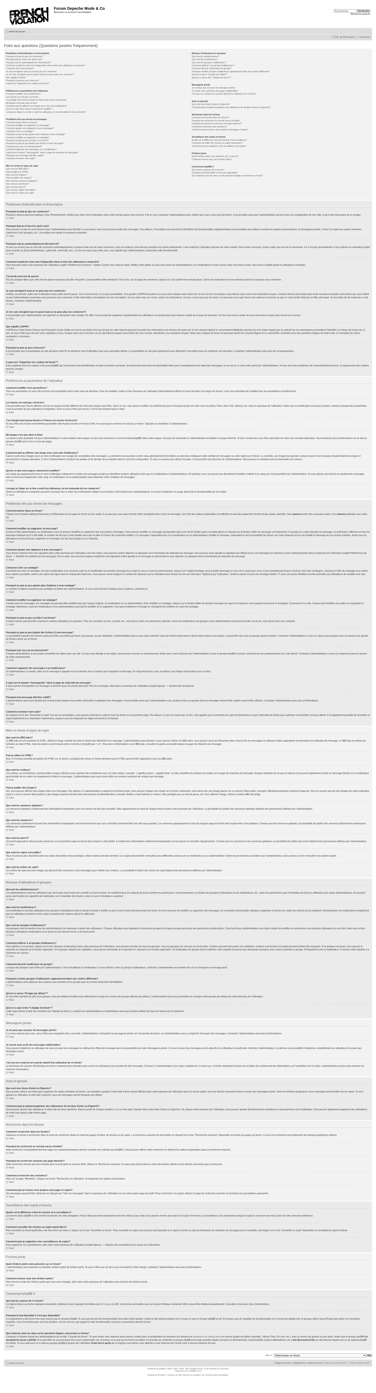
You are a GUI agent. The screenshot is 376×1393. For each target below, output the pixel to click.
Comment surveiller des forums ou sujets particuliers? (217, 143)
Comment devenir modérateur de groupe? (211, 68)
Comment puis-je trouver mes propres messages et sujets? (220, 129)
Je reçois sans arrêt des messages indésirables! (215, 91)
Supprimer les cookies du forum (308, 1363)
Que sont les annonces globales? (22, 181)
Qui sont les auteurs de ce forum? (208, 169)
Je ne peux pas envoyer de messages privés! (213, 87)
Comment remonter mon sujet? (20, 158)
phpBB (162, 1369)
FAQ (336, 37)
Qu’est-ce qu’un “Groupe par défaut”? (210, 74)
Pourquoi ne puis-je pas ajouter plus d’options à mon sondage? (35, 134)
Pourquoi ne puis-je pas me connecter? (24, 56)
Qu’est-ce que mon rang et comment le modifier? (29, 109)
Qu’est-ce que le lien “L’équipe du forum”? (211, 77)
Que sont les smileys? (16, 175)
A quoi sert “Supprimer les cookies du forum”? (27, 83)
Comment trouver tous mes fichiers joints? (212, 159)
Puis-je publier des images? (19, 178)
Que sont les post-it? (16, 187)
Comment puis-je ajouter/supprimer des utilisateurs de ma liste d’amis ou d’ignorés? (231, 107)
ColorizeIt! (224, 1369)
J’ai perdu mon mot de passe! (20, 68)
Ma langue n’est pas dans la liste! (21, 103)
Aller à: (269, 1355)
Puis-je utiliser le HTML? (17, 172)
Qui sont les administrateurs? (206, 56)
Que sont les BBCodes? (17, 169)
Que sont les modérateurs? (205, 59)
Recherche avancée (360, 14)
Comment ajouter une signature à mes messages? (30, 128)
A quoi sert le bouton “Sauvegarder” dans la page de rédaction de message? (42, 152)
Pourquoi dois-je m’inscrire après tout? (24, 59)
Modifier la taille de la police (367, 30)
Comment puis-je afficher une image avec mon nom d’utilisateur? (36, 106)
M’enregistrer (349, 37)
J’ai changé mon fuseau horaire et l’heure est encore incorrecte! (36, 100)
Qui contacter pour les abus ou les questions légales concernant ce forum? (227, 175)
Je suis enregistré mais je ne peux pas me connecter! (31, 71)
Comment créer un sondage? (20, 131)
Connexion (365, 37)
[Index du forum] (29, 14)
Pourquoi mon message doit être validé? (25, 155)
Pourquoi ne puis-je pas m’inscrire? (22, 80)
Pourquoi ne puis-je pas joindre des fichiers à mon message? (35, 143)
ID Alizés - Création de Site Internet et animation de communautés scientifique (193, 1375)
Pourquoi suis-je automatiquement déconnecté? (28, 62)
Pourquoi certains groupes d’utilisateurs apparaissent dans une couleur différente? (231, 71)
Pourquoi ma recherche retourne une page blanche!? (217, 123)
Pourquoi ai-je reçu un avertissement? (24, 146)
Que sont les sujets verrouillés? (21, 190)
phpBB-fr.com (195, 1371)
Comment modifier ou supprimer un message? (28, 125)
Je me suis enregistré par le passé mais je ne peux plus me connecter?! (40, 74)
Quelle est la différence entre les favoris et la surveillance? (219, 140)
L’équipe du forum (282, 1363)
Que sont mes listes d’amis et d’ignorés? (211, 104)
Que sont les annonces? (17, 184)
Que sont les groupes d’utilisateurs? (209, 62)
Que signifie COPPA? (16, 77)
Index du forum (17, 31)
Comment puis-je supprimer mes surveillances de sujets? (219, 146)
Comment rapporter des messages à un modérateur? (31, 149)
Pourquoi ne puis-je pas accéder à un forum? (27, 140)
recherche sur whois (203, 1336)
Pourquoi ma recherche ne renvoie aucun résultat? (216, 120)
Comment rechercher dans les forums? (210, 117)
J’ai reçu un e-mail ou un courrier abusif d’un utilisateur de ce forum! (224, 94)
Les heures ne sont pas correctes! (22, 97)
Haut (11, 218)
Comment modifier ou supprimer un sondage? (27, 137)
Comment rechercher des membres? (209, 126)
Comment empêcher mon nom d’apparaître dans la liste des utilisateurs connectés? (45, 65)
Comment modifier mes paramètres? (23, 94)
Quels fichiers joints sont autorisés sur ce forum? (215, 156)
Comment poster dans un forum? (21, 122)
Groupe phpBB (111, 1304)
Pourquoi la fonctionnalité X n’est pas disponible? (215, 172)
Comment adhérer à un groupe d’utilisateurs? (213, 65)
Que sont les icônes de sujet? (20, 193)
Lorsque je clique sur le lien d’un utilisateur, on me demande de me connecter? (46, 112)
